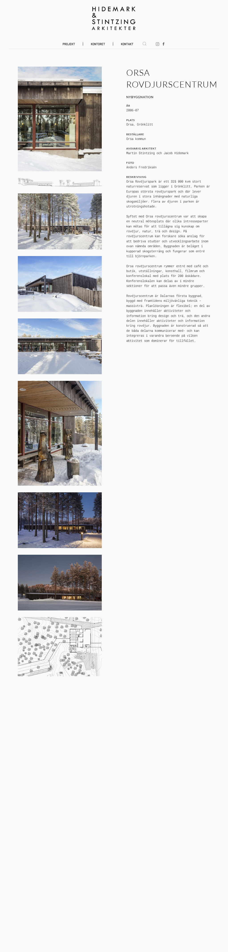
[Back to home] (114, 18)
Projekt (69, 44)
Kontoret (98, 44)
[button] (144, 43)
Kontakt (127, 44)
